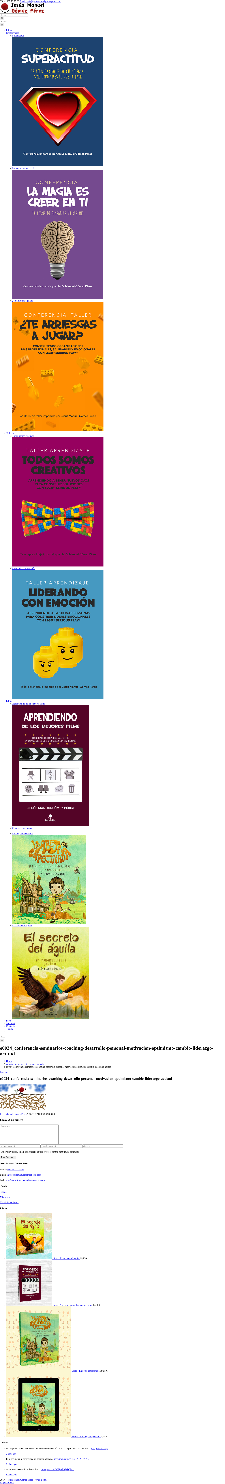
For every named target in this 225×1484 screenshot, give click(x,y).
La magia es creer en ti (23, 168)
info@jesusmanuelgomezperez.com (24, 1174)
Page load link (7, 1482)
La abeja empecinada (22, 833)
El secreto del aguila (22, 925)
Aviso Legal (41, 1479)
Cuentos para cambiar (22, 828)
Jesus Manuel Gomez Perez (13, 1114)
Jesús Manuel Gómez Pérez (20, 1479)
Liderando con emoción (23, 568)
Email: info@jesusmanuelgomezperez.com (40, 1)
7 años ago (11, 1453)
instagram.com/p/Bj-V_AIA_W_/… (71, 1459)
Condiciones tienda (9, 1202)
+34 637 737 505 (15, 1169)
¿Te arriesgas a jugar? (22, 300)
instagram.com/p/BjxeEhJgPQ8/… (57, 1469)
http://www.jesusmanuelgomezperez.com (25, 1180)
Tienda (3, 1192)
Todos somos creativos (23, 436)
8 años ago (11, 1464)
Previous (4, 1072)
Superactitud (18, 35)
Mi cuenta (5, 1197)
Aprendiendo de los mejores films (28, 703)
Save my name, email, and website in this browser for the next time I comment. (41, 1151)
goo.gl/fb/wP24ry (99, 1448)
